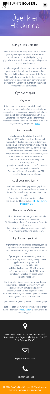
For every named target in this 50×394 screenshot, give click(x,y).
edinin (37, 123)
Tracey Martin (25, 309)
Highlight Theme (16, 390)
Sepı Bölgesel (19, 5)
